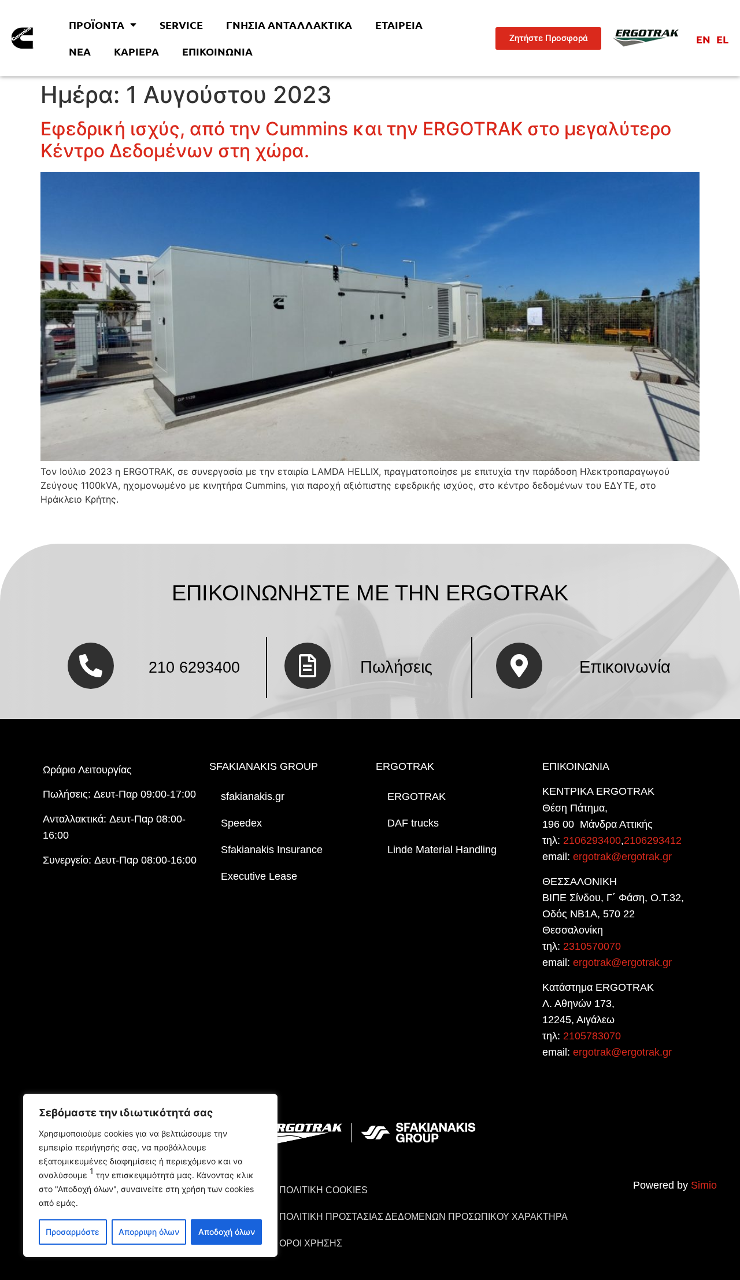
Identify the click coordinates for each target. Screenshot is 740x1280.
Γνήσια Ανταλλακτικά (289, 24)
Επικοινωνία (217, 51)
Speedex (241, 823)
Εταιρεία (399, 24)
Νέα (80, 51)
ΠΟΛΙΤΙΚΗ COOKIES (323, 1190)
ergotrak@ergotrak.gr (622, 856)
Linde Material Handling (442, 849)
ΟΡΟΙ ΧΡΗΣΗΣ (310, 1243)
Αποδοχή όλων (226, 1232)
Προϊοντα (96, 24)
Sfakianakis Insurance (272, 849)
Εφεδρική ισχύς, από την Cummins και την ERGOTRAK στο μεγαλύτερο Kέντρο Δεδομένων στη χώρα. (355, 139)
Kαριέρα (136, 51)
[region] (150, 1175)
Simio (704, 1185)
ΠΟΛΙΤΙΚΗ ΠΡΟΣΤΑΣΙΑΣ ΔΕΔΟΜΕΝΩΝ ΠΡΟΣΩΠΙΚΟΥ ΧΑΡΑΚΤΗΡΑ (423, 1217)
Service (181, 24)
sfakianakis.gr (252, 796)
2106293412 (653, 840)
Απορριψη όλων (149, 1232)
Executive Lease (259, 876)
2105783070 (592, 1036)
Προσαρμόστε (72, 1232)
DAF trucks (413, 823)
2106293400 (592, 840)
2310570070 (592, 946)
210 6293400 (194, 667)
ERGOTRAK (416, 796)
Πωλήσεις (396, 667)
